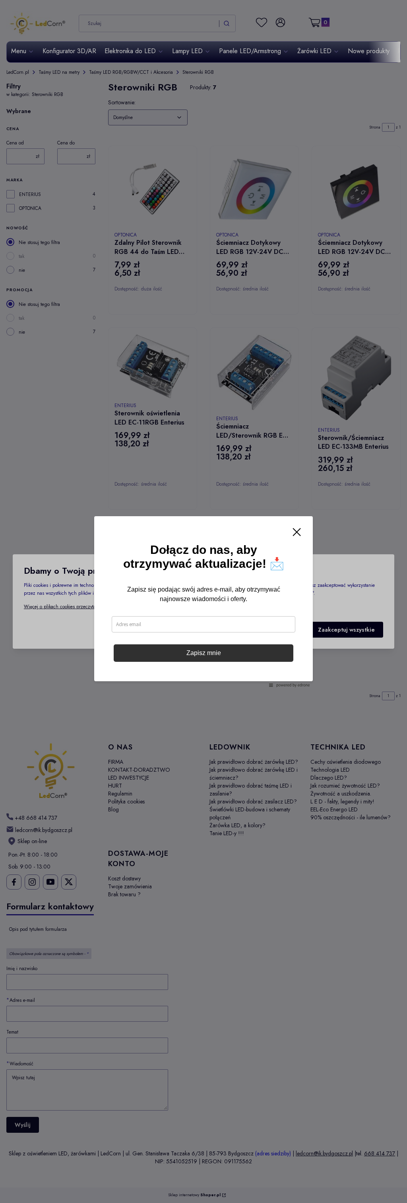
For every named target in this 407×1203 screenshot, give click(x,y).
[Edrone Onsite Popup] (203, 601)
